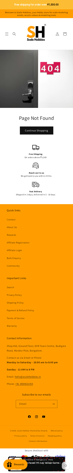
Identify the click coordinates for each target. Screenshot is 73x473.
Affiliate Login (14, 250)
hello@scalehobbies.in (28, 376)
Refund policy (57, 430)
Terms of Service (16, 318)
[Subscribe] (53, 404)
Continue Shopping (36, 130)
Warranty (12, 325)
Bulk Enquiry (14, 258)
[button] (7, 34)
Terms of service (37, 436)
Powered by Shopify (39, 430)
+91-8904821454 (24, 383)
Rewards (11, 234)
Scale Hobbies (23, 430)
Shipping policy (55, 436)
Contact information (38, 441)
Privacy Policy (14, 294)
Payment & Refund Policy (20, 310)
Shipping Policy (15, 302)
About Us (12, 227)
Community (13, 265)
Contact (11, 219)
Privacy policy (20, 436)
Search (10, 287)
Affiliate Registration (18, 242)
